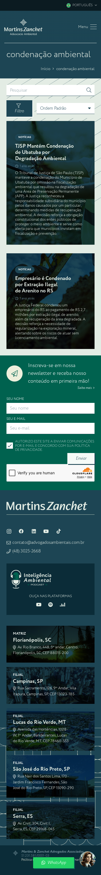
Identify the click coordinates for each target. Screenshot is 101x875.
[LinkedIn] (34, 531)
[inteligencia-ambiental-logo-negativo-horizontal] (31, 579)
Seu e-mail (15, 419)
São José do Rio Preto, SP (41, 769)
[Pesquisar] (89, 90)
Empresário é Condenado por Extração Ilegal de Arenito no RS (43, 285)
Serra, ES (23, 816)
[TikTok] (58, 531)
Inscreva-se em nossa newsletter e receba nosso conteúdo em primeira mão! (58, 373)
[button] (81, 5)
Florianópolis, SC (32, 640)
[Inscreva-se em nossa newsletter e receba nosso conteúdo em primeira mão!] (17, 373)
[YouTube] (46, 531)
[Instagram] (9, 531)
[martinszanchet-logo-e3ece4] (23, 27)
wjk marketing (78, 859)
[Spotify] (51, 605)
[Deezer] (62, 605)
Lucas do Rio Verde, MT (39, 722)
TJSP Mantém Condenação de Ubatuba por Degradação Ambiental (44, 152)
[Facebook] (21, 531)
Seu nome (15, 399)
